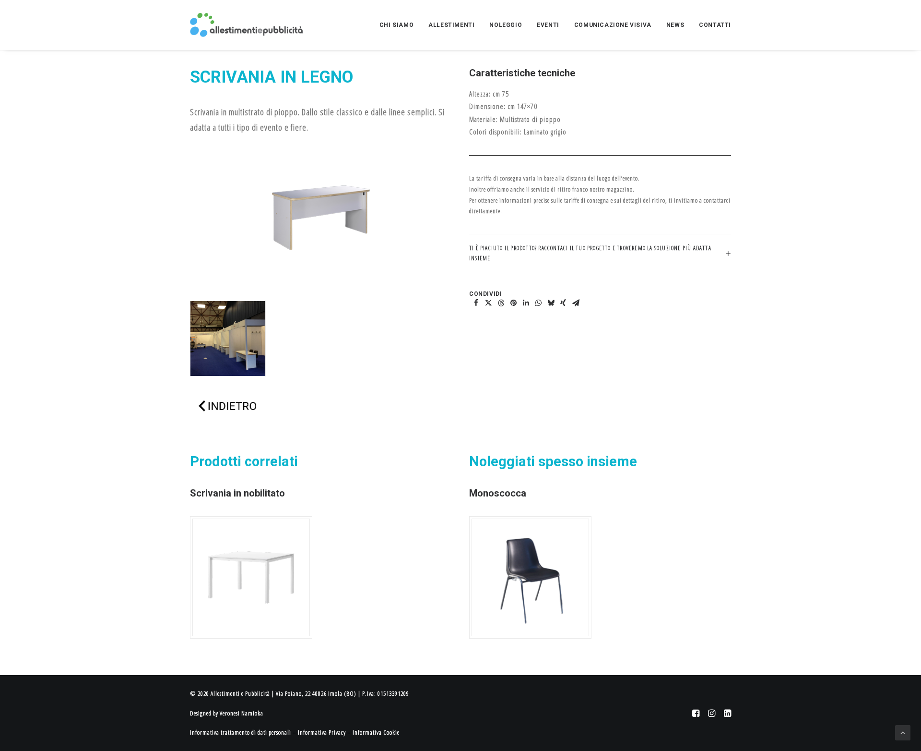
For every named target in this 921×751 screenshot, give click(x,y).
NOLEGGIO (505, 25)
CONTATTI (715, 25)
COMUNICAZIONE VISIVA (612, 25)
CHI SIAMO (396, 25)
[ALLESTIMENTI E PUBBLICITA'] (246, 25)
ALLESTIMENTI (451, 25)
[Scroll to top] (902, 732)
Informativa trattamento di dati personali (240, 732)
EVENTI (548, 25)
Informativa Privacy (322, 732)
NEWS (675, 25)
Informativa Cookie (376, 732)
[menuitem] (399, 25)
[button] (476, 303)
